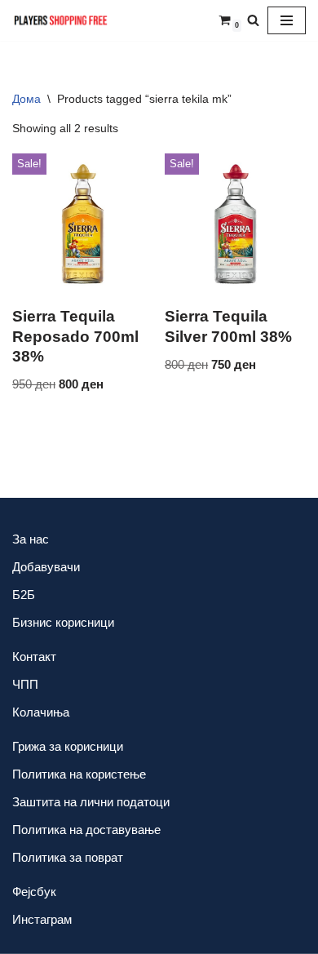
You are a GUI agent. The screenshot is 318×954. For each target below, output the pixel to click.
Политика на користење (79, 774)
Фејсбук (34, 892)
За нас (30, 539)
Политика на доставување (86, 829)
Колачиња (40, 712)
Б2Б (23, 594)
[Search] (253, 20)
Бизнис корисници (63, 622)
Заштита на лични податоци (91, 802)
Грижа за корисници (67, 746)
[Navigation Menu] (286, 20)
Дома (26, 98)
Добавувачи (46, 567)
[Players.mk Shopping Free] (61, 20)
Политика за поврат (67, 857)
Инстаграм (42, 919)
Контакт (34, 656)
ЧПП (25, 684)
